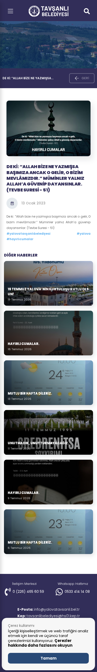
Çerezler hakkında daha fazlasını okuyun (40, 643)
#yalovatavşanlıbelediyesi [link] (28, 233)
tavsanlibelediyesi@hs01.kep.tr (48, 615)
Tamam (48, 658)
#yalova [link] (84, 233)
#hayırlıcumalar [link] (19, 239)
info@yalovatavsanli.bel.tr (48, 609)
